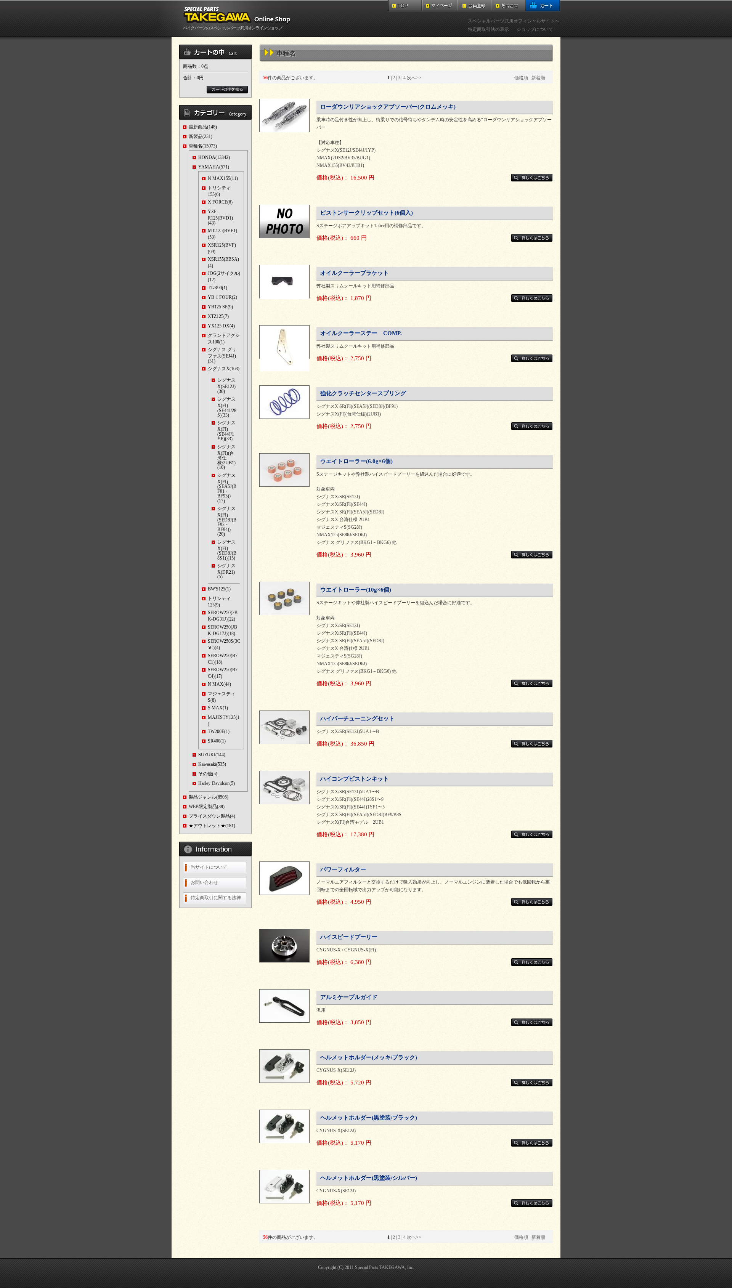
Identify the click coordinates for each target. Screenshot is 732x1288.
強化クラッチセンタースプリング (363, 393)
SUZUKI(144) (211, 754)
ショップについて (535, 29)
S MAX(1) (218, 708)
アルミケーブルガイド (348, 997)
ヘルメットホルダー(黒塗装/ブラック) (368, 1118)
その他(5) (207, 773)
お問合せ (508, 6)
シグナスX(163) (223, 368)
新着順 (538, 77)
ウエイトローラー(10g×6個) (355, 590)
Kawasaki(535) (212, 764)
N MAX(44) (219, 684)
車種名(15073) (203, 146)
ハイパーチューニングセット (357, 718)
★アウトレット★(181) (212, 825)
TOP (405, 6)
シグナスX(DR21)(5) (226, 571)
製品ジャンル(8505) (208, 797)
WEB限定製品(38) (207, 806)
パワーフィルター (343, 869)
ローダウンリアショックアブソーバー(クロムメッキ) (388, 107)
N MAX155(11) (223, 178)
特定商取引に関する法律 (216, 897)
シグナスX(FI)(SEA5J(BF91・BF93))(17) (226, 488)
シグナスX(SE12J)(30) (226, 385)
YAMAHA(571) (213, 167)
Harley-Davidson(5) (216, 783)
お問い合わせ (204, 882)
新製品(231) (200, 136)
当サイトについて (209, 867)
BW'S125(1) (219, 589)
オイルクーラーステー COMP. (361, 333)
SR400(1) (217, 741)
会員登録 (474, 6)
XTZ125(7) (218, 316)
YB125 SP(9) (220, 307)
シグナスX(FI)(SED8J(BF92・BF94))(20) (226, 521)
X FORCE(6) (220, 202)
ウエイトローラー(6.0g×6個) (356, 461)
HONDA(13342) (214, 157)
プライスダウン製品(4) (212, 816)
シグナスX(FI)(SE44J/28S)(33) (226, 407)
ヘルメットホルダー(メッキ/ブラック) (368, 1057)
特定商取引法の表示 (488, 29)
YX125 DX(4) (221, 326)
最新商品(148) (203, 127)
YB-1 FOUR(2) (222, 297)
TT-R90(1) (217, 287)
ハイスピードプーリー (348, 937)
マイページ (439, 6)
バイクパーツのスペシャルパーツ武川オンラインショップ (232, 28)
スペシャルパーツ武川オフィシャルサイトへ (513, 21)
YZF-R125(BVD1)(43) (220, 217)
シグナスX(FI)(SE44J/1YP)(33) (226, 430)
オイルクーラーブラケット (354, 273)
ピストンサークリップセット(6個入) (366, 213)
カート (543, 6)
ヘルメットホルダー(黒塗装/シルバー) (368, 1178)
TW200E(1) (219, 731)
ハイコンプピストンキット (354, 779)
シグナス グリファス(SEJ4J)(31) (222, 355)
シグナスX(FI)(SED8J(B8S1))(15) (226, 550)
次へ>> (414, 77)
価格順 (521, 77)
